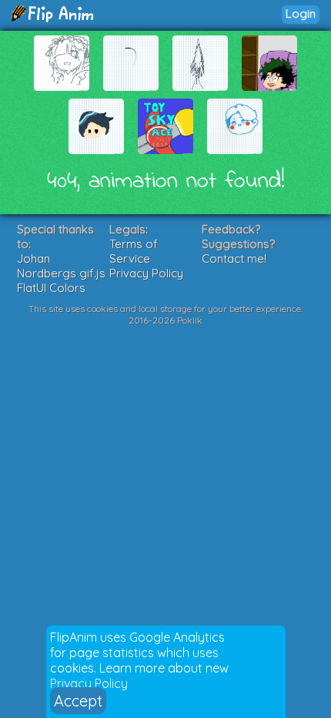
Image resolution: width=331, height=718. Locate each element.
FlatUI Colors (51, 287)
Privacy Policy (89, 683)
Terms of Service (133, 251)
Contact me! (234, 258)
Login (301, 13)
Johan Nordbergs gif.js (61, 265)
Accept (78, 700)
